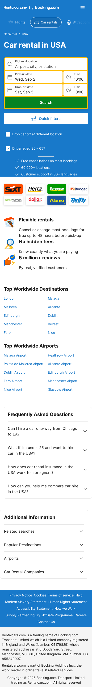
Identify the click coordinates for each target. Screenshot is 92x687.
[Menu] (82, 7)
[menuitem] (16, 22)
